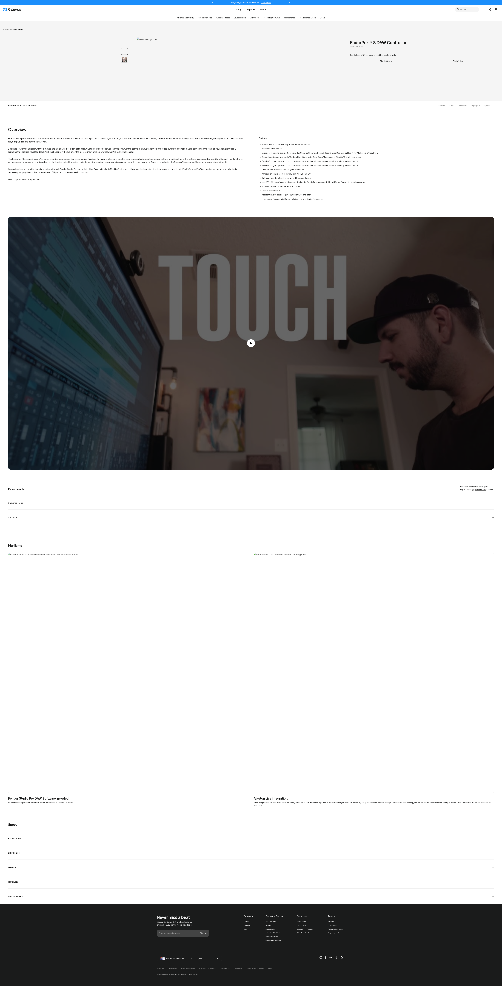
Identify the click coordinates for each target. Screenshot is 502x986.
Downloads (462, 106)
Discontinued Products (305, 929)
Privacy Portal (161, 968)
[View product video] (124, 59)
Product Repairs (302, 925)
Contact (247, 921)
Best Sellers (18, 29)
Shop (238, 10)
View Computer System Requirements (24, 179)
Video (451, 106)
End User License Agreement (255, 968)
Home (5, 29)
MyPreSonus (301, 921)
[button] (180, 63)
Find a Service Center (273, 940)
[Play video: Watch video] (251, 343)
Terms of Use (173, 968)
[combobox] (467, 9)
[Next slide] (289, 2)
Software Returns (272, 936)
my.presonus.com (479, 490)
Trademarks (238, 968)
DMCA (270, 968)
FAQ (245, 929)
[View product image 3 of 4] (124, 67)
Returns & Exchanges (335, 929)
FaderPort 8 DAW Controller (378, 42)
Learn (263, 10)
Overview (441, 106)
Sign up (203, 933)
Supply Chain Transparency (207, 968)
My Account (332, 921)
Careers (247, 925)
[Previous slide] (212, 2)
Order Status (332, 925)
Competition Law (225, 968)
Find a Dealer (270, 929)
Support (251, 10)
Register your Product (336, 933)
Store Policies (271, 921)
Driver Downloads (303, 933)
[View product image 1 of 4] (124, 51)
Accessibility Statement (188, 968)
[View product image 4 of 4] (124, 75)
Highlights (476, 106)
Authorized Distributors (274, 933)
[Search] (458, 9)
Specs (487, 106)
